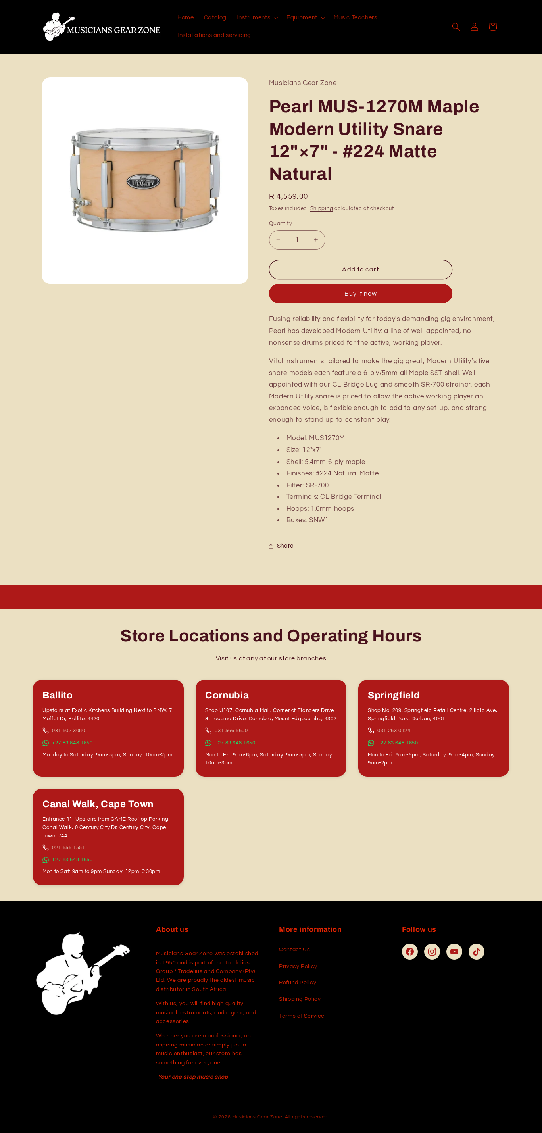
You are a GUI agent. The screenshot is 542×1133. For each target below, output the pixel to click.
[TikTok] (476, 952)
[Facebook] (410, 952)
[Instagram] (432, 952)
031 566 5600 (231, 730)
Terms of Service (302, 1016)
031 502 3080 (68, 730)
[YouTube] (454, 952)
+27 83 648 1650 (72, 743)
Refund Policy (297, 982)
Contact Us (294, 949)
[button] (257, 18)
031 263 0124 (394, 730)
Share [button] (285, 546)
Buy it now (360, 293)
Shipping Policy (300, 999)
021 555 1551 (68, 847)
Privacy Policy (298, 966)
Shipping (321, 208)
